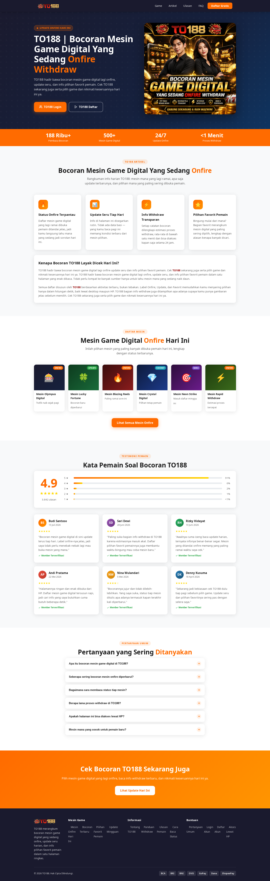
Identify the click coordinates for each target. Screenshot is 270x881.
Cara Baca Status (174, 831)
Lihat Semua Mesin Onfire (135, 423)
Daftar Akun (220, 829)
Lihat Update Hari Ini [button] (135, 790)
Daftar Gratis (220, 6)
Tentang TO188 (134, 829)
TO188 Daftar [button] (88, 107)
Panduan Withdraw (147, 829)
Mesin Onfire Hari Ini (73, 834)
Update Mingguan (112, 829)
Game (158, 6)
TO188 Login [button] (52, 107)
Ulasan (187, 6)
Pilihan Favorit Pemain (99, 831)
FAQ (201, 6)
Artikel (173, 6)
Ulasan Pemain (162, 829)
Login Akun (208, 829)
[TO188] (49, 6)
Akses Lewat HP (231, 831)
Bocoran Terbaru (86, 829)
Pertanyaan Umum (194, 829)
